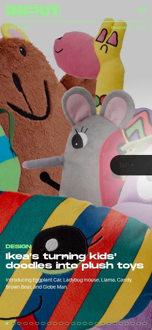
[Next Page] (101, 165)
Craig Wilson (18, 27)
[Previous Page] (25, 165)
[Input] (33, 10)
